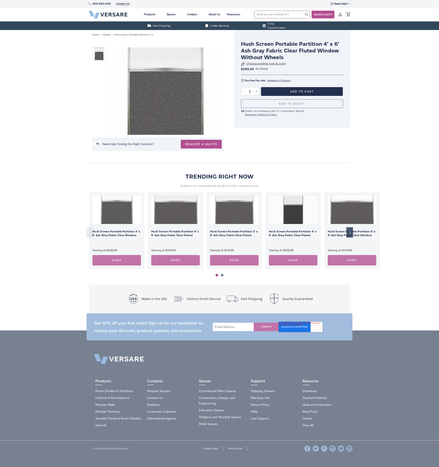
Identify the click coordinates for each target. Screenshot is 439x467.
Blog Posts (309, 411)
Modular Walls (105, 404)
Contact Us (122, 3)
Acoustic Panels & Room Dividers (118, 418)
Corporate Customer (161, 411)
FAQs (254, 411)
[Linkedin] (349, 449)
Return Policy (260, 404)
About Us (214, 14)
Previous (89, 232)
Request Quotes (158, 391)
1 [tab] (217, 275)
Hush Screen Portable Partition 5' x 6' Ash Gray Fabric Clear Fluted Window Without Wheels (234, 235)
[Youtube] (341, 449)
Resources (233, 14)
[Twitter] (316, 449)
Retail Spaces (208, 424)
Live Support (260, 418)
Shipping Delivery (263, 391)
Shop (116, 260)
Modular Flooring (107, 411)
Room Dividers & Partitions (114, 391)
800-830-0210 (102, 3)
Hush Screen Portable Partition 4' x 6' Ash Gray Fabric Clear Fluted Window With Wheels (293, 235)
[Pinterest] (324, 449)
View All (101, 425)
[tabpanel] (116, 230)
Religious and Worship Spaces (220, 417)
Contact (192, 14)
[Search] (306, 14)
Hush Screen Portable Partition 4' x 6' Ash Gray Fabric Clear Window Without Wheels (116, 235)
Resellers (153, 404)
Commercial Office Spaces (217, 391)
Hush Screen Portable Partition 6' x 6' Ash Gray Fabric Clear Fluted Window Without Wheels (175, 235)
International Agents (161, 418)
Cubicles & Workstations (112, 398)
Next (349, 232)
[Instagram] (333, 449)
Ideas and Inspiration (316, 404)
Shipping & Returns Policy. (261, 114)
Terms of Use (235, 448)
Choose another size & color (266, 64)
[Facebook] (307, 449)
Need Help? (341, 3)
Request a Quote (323, 14)
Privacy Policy (210, 448)
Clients (307, 418)
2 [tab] (222, 275)
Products (149, 14)
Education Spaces (211, 410)
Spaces (171, 14)
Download (309, 391)
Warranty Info (260, 398)
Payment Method (314, 398)
